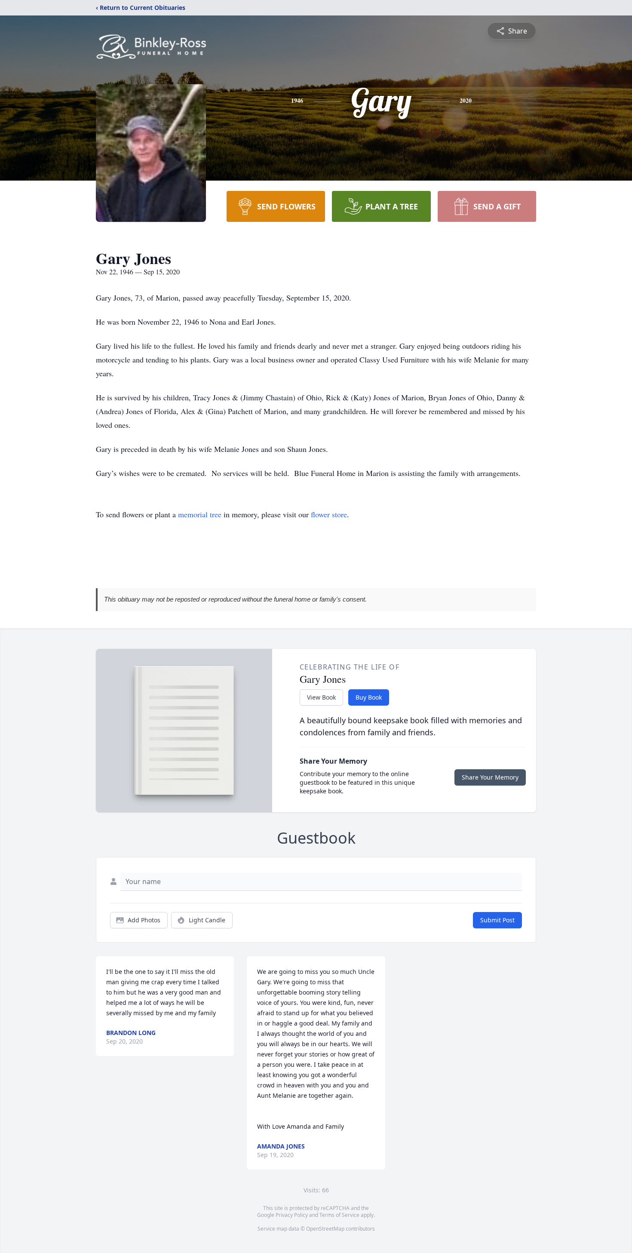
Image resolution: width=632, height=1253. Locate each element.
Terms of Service (339, 1215)
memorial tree (199, 514)
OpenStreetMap (325, 1228)
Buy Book (369, 697)
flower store (329, 514)
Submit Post (497, 920)
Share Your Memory (490, 777)
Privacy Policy (292, 1215)
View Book (321, 697)
